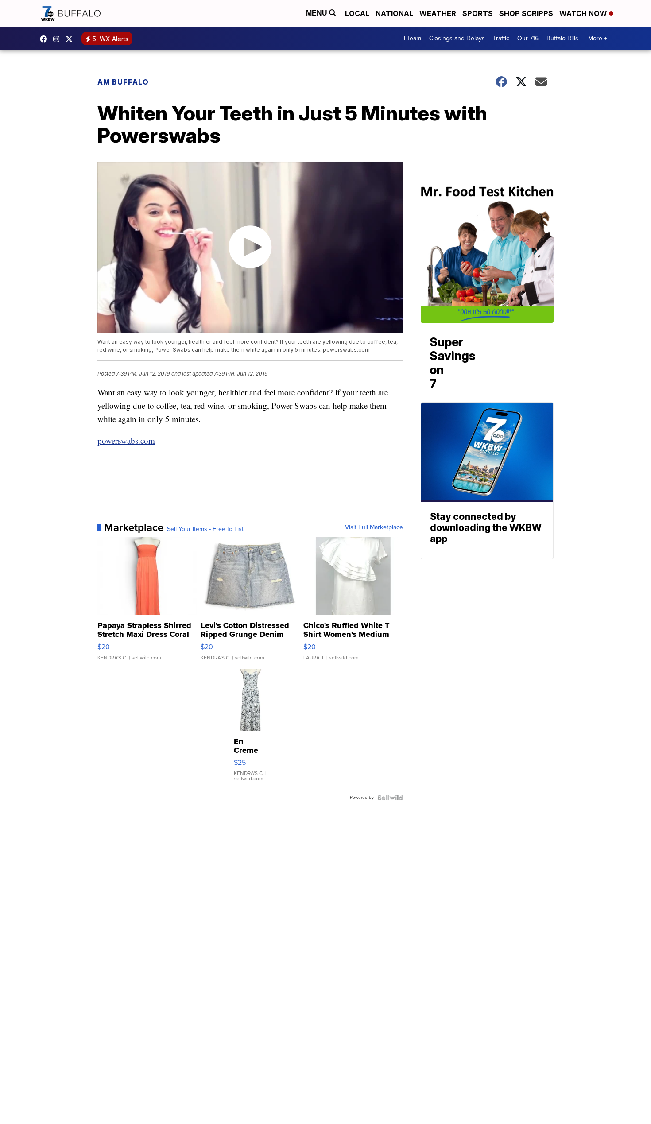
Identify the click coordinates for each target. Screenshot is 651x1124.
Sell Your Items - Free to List (205, 529)
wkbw (58, 39)
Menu (317, 13)
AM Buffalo (123, 82)
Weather (437, 13)
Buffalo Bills (562, 38)
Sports (477, 13)
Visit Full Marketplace (374, 527)
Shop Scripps (526, 13)
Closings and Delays (457, 38)
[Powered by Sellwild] (390, 798)
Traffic (501, 38)
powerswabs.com (126, 440)
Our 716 (528, 38)
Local (357, 13)
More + (597, 38)
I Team (412, 38)
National (394, 13)
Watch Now (584, 13)
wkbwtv (45, 39)
